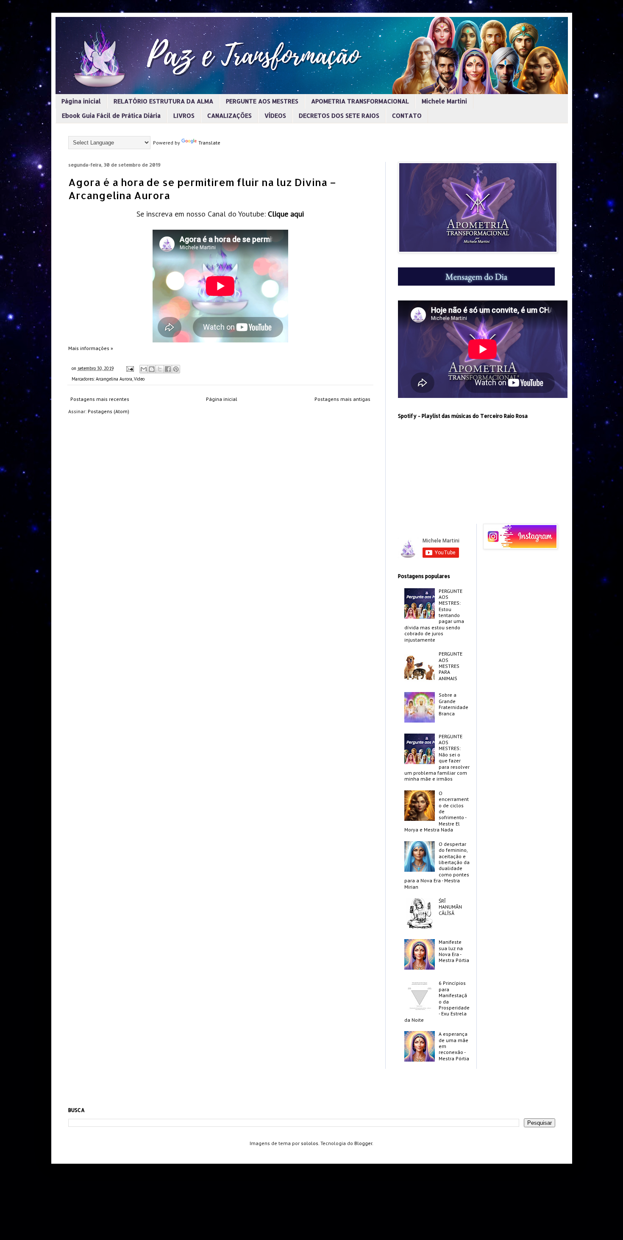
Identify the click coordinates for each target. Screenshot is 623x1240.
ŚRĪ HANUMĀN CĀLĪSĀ (450, 907)
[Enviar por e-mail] (143, 369)
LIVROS (184, 115)
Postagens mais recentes (99, 399)
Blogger (363, 1143)
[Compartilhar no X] (160, 369)
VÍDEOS (275, 115)
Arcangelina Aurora (114, 379)
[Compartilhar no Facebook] (168, 369)
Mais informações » (90, 348)
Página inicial (81, 101)
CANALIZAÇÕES (229, 115)
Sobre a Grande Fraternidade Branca (453, 704)
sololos (309, 1143)
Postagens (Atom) (108, 411)
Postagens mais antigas (342, 399)
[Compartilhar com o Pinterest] (176, 369)
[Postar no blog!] (151, 369)
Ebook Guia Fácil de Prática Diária (111, 115)
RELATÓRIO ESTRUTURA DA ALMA (163, 101)
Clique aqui (286, 214)
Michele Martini (444, 101)
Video (139, 379)
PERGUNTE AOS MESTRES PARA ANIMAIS (450, 666)
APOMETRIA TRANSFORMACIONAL (360, 101)
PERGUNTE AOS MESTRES (262, 101)
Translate (209, 142)
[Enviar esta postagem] (129, 368)
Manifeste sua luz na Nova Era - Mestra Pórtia (454, 951)
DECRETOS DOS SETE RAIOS (339, 115)
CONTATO (407, 115)
